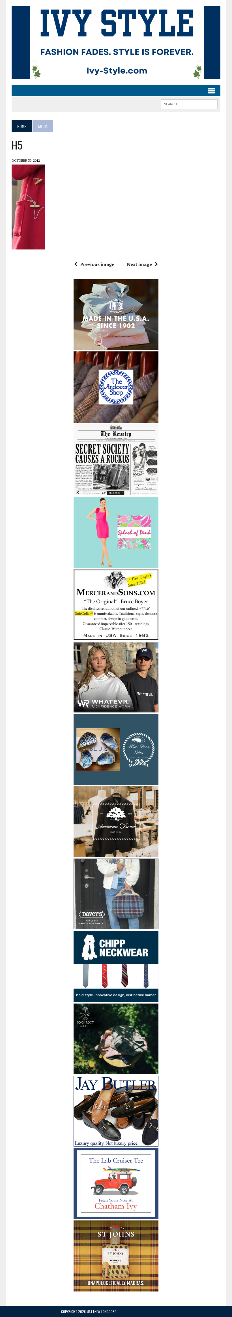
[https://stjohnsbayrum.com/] (116, 1287)
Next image (139, 264)
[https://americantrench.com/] (116, 853)
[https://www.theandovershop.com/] (116, 419)
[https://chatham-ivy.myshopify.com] (116, 1215)
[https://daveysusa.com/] (116, 926)
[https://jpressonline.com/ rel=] (116, 346)
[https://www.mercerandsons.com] (116, 636)
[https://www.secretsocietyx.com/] (116, 491)
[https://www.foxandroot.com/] (116, 1070)
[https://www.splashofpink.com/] (116, 564)
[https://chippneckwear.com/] (116, 998)
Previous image (97, 264)
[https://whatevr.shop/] (116, 708)
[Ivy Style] (116, 42)
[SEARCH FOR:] (189, 103)
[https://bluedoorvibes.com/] (116, 781)
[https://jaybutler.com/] (116, 1142)
